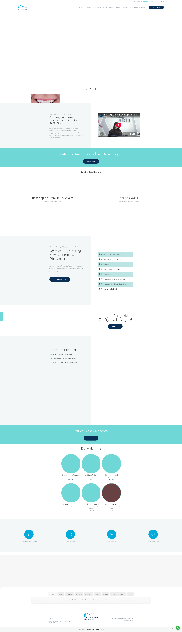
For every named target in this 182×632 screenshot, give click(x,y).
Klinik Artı (52, 617)
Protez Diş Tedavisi (110, 289)
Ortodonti (106, 274)
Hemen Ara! (91, 438)
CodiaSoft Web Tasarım (93, 629)
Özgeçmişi (71, 479)
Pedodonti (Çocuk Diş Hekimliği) (114, 279)
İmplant (106, 264)
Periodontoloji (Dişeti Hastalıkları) (115, 284)
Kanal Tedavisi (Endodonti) (112, 269)
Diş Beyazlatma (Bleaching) (112, 259)
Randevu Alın (91, 161)
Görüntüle (53, 215)
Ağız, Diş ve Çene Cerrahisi (112, 254)
